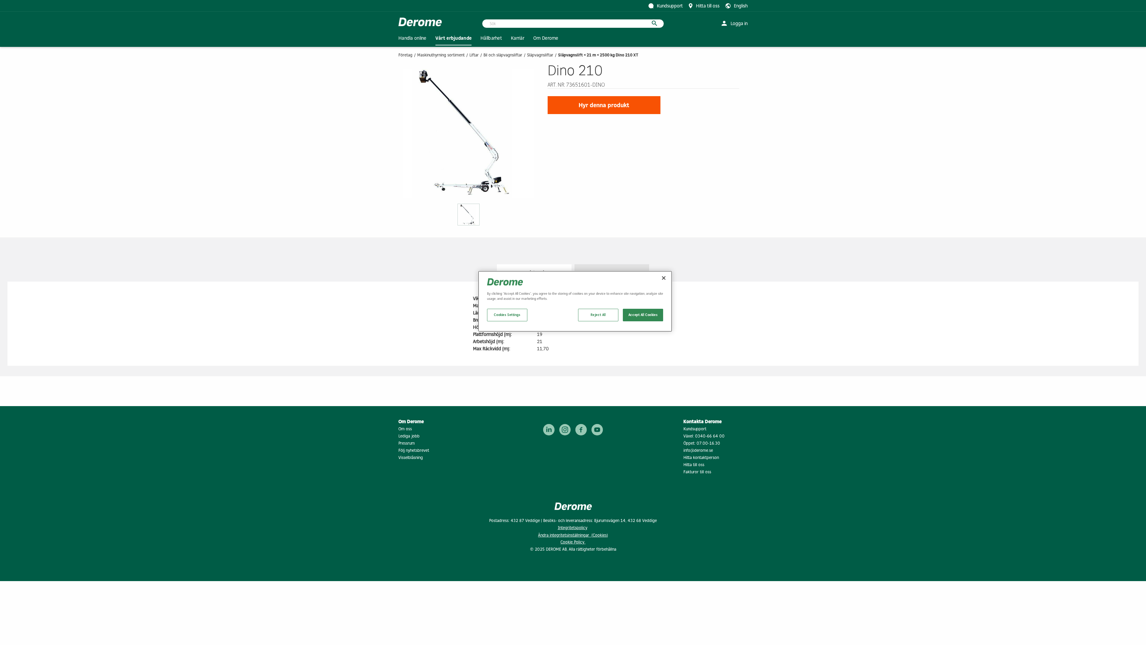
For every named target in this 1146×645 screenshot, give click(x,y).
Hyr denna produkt (604, 105)
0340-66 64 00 (710, 436)
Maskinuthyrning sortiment (441, 55)
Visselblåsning (410, 457)
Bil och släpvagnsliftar (502, 55)
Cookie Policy (573, 542)
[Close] (663, 278)
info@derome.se (698, 450)
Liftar (474, 55)
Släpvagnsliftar (540, 55)
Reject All (598, 315)
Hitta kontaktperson (701, 457)
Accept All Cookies (643, 315)
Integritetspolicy (572, 527)
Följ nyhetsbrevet (413, 450)
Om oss (405, 428)
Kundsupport (694, 428)
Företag (405, 55)
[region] (575, 301)
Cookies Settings (507, 315)
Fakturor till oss (697, 471)
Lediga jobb (409, 436)
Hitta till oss (693, 464)
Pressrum (406, 443)
